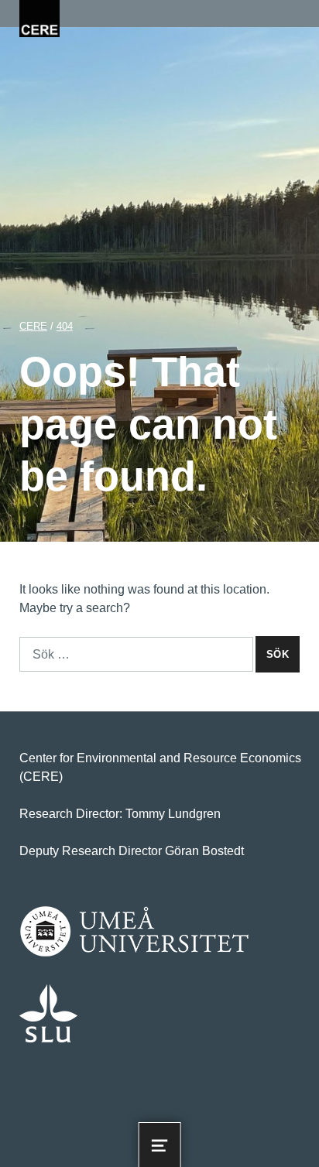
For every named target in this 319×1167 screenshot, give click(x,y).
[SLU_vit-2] (48, 1013)
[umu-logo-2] (134, 932)
